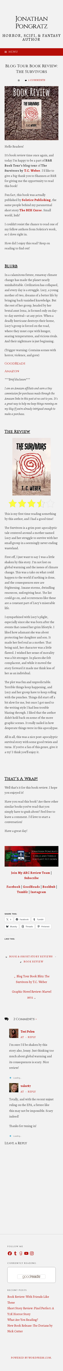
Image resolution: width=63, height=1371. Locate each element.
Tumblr (22, 892)
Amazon (12, 371)
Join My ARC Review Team (30, 873)
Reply (32, 1037)
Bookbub (49, 887)
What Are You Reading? (22, 1320)
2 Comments (36, 80)
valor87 (26, 1086)
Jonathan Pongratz (31, 22)
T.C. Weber (32, 170)
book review (33, 961)
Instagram (38, 892)
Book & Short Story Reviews (31, 956)
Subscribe (31, 878)
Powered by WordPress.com (31, 1357)
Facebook (14, 887)
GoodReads (15, 363)
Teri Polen (28, 1031)
